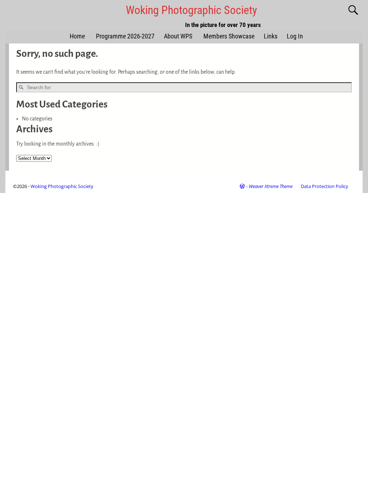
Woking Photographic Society (191, 10)
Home (77, 36)
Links (270, 36)
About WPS (178, 36)
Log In (295, 36)
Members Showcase (228, 36)
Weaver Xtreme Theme (271, 186)
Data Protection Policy (324, 186)
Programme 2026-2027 (125, 36)
